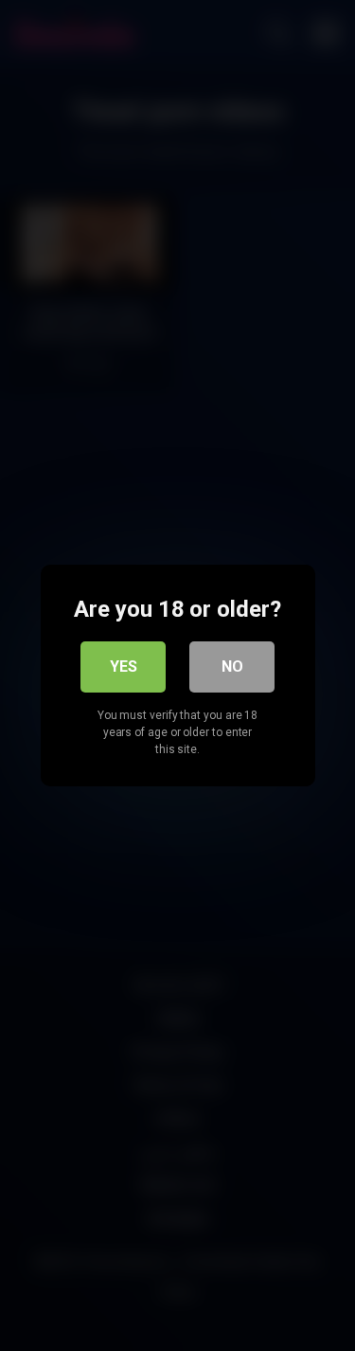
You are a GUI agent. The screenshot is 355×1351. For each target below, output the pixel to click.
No (232, 666)
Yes (123, 666)
